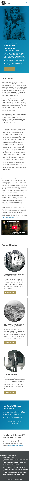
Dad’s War (14, 457)
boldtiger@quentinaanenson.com (9, 217)
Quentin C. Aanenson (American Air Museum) (14, 474)
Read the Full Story (9, 292)
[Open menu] (27, 3)
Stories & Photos (10, 69)
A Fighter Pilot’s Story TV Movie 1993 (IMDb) (14, 467)
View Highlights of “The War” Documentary (14, 422)
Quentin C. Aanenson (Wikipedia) (11, 464)
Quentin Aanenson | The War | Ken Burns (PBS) (14, 462)
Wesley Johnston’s (7, 457)
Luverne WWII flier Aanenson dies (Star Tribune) (15, 472)
